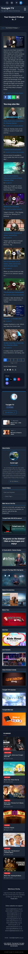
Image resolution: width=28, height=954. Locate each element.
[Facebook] (5, 97)
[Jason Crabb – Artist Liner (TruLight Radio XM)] (14, 744)
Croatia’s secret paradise (12, 149)
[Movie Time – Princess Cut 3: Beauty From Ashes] (14, 792)
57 (19, 360)
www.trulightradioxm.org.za (14, 909)
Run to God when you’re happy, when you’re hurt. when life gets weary (12, 264)
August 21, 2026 (9, 806)
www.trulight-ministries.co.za (14, 911)
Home (3, 27)
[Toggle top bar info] (16, 2)
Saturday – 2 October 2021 (13, 318)
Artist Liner (8, 752)
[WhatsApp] (13, 97)
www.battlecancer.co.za (14, 917)
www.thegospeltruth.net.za (14, 919)
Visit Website (14, 481)
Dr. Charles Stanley (17, 93)
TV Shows (7, 825)
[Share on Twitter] (10, 379)
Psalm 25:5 (5, 513)
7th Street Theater (9, 827)
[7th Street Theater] (14, 816)
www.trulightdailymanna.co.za (14, 930)
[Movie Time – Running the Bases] (14, 864)
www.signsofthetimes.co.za (14, 928)
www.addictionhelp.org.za (14, 923)
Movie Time (7, 777)
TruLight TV (7, 8)
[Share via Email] (7, 383)
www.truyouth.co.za (14, 924)
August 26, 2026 (9, 781)
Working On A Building (11, 206)
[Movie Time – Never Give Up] (14, 769)
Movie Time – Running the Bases (12, 875)
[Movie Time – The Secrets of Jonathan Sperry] (14, 840)
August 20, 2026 (9, 854)
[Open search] (7, 2)
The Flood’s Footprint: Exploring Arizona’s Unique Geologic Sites (13, 178)
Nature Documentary (18, 152)
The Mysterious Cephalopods (14, 292)
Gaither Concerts (17, 209)
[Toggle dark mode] (11, 2)
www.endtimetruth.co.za (14, 915)
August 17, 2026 (9, 877)
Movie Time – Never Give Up (11, 779)
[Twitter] (9, 97)
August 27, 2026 (9, 758)
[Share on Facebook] (7, 379)
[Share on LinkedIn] (14, 379)
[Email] (17, 97)
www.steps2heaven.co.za (14, 921)
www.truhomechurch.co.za (14, 926)
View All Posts (9, 412)
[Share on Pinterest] (18, 379)
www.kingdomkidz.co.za (14, 913)
